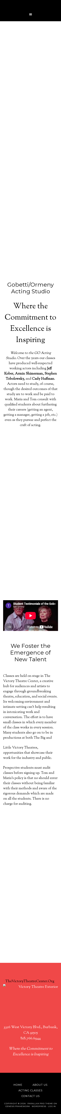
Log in (52, 1106)
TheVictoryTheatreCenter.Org (29, 981)
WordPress (39, 1106)
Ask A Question (30, 893)
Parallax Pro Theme (40, 1103)
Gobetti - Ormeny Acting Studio (30, 5)
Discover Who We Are (30, 880)
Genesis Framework (17, 1106)
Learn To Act (30, 867)
